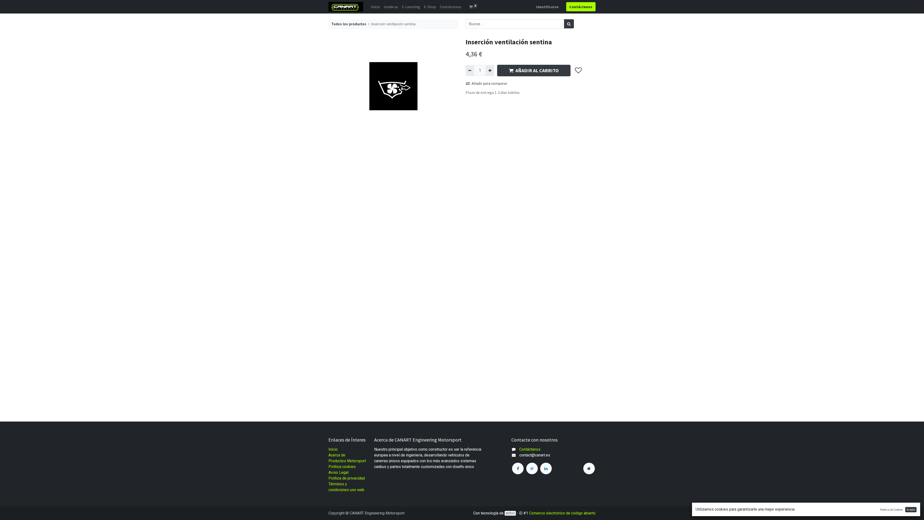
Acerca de (336, 455)
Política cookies (342, 466)
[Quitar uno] (470, 70)
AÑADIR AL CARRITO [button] (537, 70)
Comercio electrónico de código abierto (562, 513)
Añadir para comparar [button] (489, 83)
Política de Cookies (891, 509)
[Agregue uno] (490, 70)
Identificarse (547, 6)
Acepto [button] (911, 509)
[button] (578, 70)
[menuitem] (375, 7)
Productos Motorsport (347, 461)
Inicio (333, 449)
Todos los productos (348, 24)
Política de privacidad (346, 478)
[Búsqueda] (569, 23)
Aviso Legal (338, 472)
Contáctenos (529, 449)
